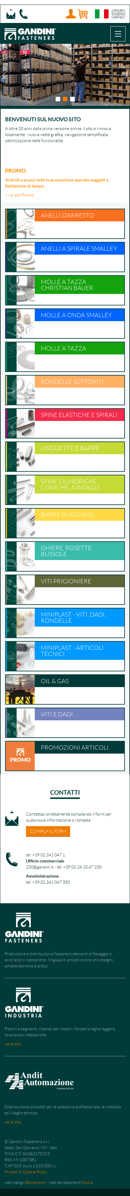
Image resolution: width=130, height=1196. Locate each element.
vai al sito (13, 1043)
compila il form (48, 831)
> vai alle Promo (19, 195)
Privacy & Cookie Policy (26, 1171)
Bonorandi (35, 1182)
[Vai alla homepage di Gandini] (30, 30)
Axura (87, 1182)
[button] (3, 75)
